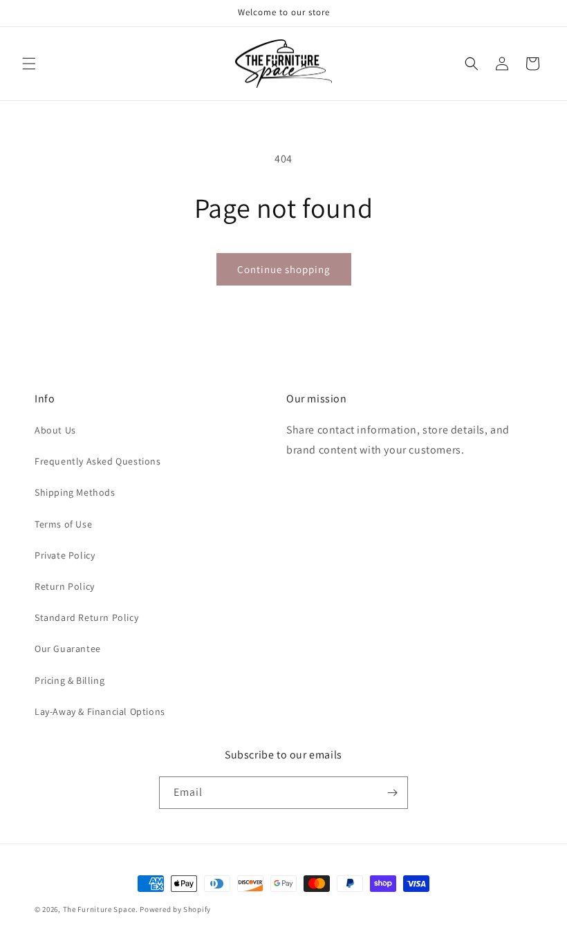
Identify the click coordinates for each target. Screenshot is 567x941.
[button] (29, 63)
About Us (55, 430)
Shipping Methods (75, 492)
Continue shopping (284, 269)
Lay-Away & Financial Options (100, 711)
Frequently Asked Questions (98, 461)
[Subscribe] (392, 792)
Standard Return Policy (86, 617)
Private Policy (65, 555)
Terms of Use (63, 524)
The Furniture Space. (100, 909)
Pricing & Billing (69, 680)
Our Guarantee (68, 648)
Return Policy (65, 586)
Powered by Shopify (175, 909)
